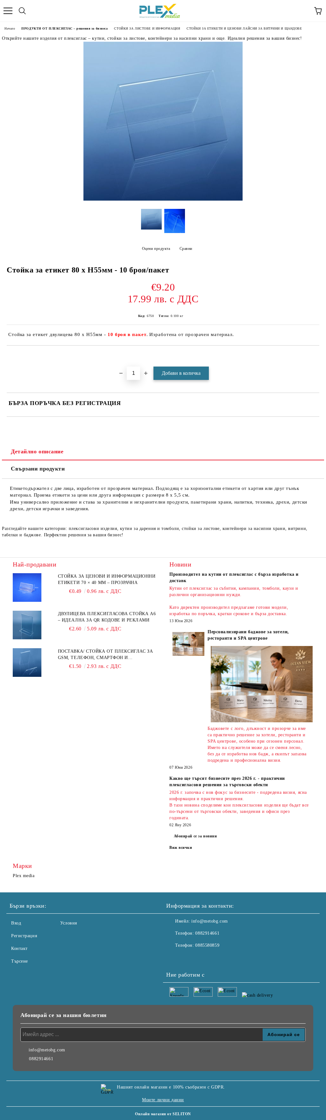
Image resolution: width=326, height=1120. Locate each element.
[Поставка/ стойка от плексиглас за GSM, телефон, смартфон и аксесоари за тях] (27, 662)
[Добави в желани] (314, 356)
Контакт (19, 948)
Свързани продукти (38, 468)
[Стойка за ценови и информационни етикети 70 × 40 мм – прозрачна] (27, 587)
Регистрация (24, 935)
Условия (68, 923)
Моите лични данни (163, 1099)
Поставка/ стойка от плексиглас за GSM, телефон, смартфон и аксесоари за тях (105, 655)
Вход (16, 923)
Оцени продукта (156, 248)
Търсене (19, 961)
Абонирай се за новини (195, 836)
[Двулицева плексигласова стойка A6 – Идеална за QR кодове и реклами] (27, 625)
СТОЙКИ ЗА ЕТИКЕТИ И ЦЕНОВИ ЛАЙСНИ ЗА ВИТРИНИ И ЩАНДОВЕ (244, 28)
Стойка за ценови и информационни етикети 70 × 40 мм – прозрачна (107, 579)
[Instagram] (188, 958)
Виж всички (180, 847)
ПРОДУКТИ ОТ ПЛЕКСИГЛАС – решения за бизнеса (64, 28)
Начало (9, 28)
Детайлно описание (37, 451)
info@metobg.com (209, 921)
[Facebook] (174, 958)
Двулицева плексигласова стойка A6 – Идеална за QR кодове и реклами (107, 616)
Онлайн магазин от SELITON (163, 1114)
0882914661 (207, 933)
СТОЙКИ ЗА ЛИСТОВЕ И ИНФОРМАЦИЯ (147, 28)
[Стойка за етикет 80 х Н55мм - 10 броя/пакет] (163, 199)
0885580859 (207, 945)
